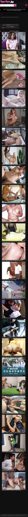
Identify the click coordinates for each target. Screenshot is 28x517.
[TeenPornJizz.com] (7, 1)
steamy (15, 27)
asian (6, 27)
